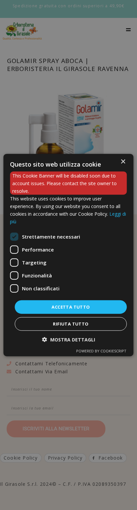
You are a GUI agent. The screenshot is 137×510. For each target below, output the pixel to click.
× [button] (122, 161)
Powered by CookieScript (101, 350)
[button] (68, 339)
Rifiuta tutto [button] (70, 324)
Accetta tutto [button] (71, 307)
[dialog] (68, 255)
